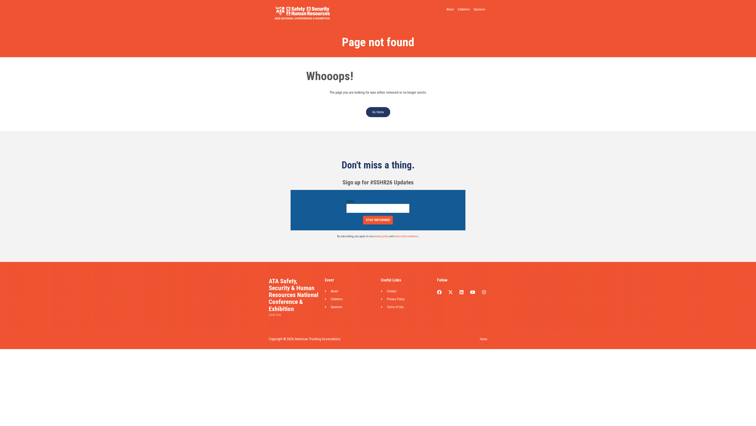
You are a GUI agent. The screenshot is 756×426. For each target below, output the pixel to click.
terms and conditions (406, 236)
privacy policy (381, 236)
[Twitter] (450, 292)
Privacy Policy (396, 299)
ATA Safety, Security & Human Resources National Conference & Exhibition (293, 295)
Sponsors (479, 9)
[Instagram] (484, 292)
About (450, 9)
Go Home (378, 112)
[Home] (302, 13)
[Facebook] (439, 292)
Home (483, 339)
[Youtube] (472, 292)
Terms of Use (395, 307)
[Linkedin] (461, 292)
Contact (392, 291)
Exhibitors (464, 9)
